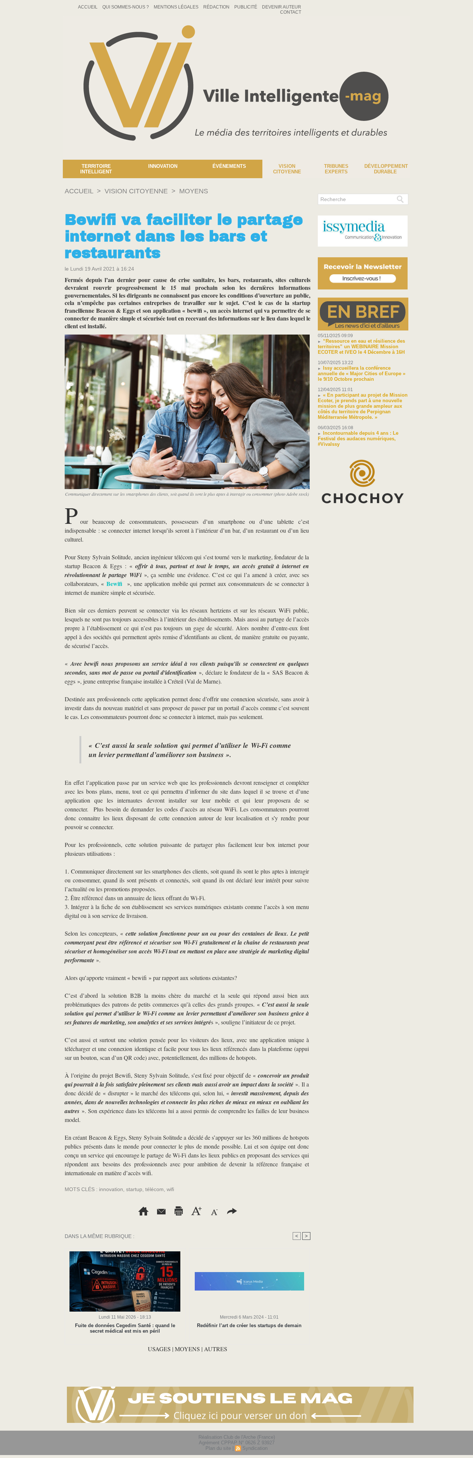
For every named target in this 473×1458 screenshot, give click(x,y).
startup (134, 1189)
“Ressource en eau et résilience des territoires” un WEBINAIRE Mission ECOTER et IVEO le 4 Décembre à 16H (361, 346)
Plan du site (218, 1448)
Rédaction (217, 7)
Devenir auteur (281, 7)
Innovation (162, 166)
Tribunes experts (336, 168)
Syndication (255, 1448)
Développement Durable (386, 168)
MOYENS (193, 191)
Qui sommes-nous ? (126, 7)
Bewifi (114, 583)
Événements (229, 166)
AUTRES (215, 1349)
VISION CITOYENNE (136, 191)
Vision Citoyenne (287, 168)
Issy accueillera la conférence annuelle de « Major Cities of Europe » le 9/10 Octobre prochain (361, 373)
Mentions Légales (177, 7)
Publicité (246, 7)
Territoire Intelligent (96, 168)
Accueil (88, 7)
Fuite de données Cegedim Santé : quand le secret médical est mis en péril (125, 1328)
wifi (170, 1189)
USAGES (159, 1349)
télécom (154, 1189)
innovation (111, 1189)
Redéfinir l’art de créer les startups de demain (249, 1325)
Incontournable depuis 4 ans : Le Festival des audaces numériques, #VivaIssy (358, 438)
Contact (290, 12)
